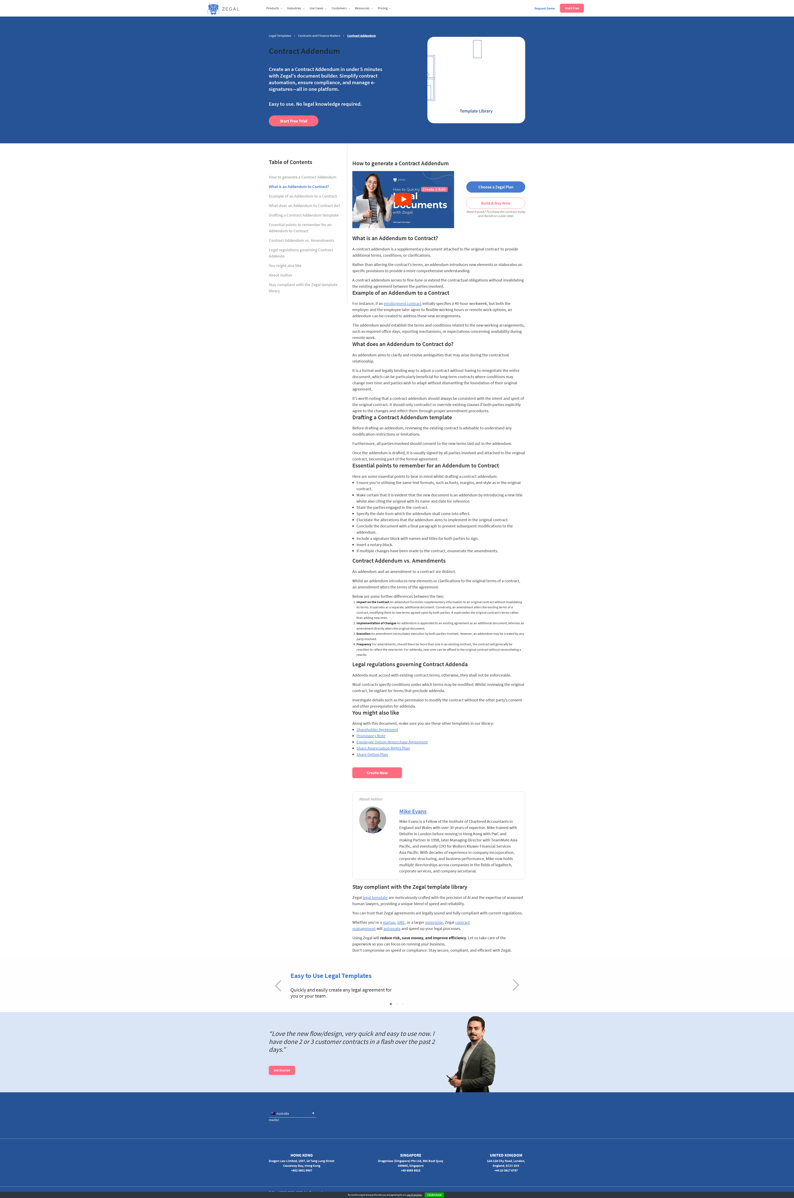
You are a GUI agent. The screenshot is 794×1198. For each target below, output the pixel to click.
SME (401, 922)
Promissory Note (370, 735)
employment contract (403, 303)
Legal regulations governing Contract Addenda (301, 253)
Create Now (377, 772)
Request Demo (545, 8)
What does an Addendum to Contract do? (304, 205)
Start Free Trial (293, 120)
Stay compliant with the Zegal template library (303, 287)
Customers (339, 8)
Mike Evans (413, 811)
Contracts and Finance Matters (319, 36)
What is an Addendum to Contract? (299, 186)
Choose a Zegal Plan (495, 186)
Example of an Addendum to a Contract (303, 196)
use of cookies (414, 1194)
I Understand (434, 1194)
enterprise (434, 922)
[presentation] (278, 985)
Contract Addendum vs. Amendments (301, 240)
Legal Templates (280, 36)
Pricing (382, 8)
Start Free (572, 8)
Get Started (282, 1070)
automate (392, 928)
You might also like (285, 265)
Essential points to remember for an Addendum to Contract (300, 227)
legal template (375, 897)
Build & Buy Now (495, 203)
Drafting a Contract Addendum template (303, 215)
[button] (391, 1004)
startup (389, 922)
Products (272, 8)
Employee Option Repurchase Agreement (392, 741)
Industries (294, 8)
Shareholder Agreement (377, 729)
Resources (362, 8)
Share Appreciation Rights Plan (383, 748)
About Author (280, 275)
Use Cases (316, 8)
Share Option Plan (372, 754)
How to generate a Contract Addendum (302, 177)
